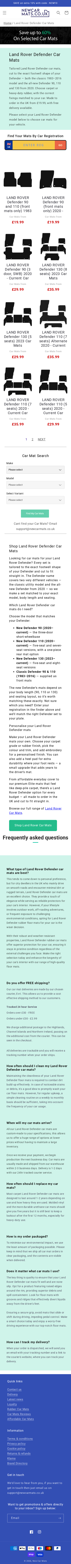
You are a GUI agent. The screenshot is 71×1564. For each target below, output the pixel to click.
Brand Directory (17, 1463)
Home (7, 23)
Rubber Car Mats (18, 1409)
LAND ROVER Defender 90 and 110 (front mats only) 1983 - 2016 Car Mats (18, 204)
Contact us (14, 1389)
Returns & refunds (19, 1453)
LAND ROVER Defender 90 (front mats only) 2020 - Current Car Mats (53, 204)
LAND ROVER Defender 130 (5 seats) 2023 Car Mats (18, 338)
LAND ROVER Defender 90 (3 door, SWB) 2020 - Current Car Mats (18, 271)
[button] (5, 13)
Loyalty (12, 1404)
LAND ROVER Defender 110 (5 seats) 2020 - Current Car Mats (53, 406)
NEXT (42, 439)
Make (9, 463)
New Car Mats (40, 1561)
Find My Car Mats (35, 513)
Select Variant (14, 493)
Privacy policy (16, 1443)
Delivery (12, 1394)
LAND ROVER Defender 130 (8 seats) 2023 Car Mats (53, 271)
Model (10, 478)
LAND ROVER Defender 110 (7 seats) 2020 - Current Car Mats (18, 406)
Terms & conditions (20, 1438)
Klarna (11, 1458)
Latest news (15, 1399)
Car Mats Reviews (19, 1414)
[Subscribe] (60, 1518)
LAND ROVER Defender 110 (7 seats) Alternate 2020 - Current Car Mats (53, 338)
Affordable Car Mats (20, 1419)
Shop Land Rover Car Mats (33, 825)
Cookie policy (16, 1448)
